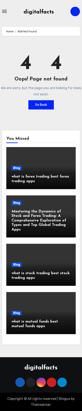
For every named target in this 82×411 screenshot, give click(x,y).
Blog (16, 168)
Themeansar (40, 405)
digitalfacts (39, 12)
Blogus (64, 399)
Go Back (41, 105)
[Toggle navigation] (4, 11)
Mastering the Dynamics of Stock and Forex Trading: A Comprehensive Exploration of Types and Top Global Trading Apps (39, 221)
